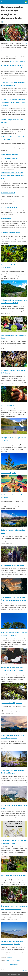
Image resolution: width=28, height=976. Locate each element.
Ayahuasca (3, 50)
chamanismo (24, 43)
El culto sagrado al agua (9, 207)
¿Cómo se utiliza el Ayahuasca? (11, 703)
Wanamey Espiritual (8, 192)
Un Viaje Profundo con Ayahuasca (12, 565)
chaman (16, 61)
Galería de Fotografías (8, 473)
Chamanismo (22, 61)
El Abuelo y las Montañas (9, 158)
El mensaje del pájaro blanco (10, 232)
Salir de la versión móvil (14, 974)
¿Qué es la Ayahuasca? (8, 405)
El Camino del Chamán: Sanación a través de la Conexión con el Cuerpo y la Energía (13, 102)
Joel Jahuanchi (6, 218)
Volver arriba (24, 970)
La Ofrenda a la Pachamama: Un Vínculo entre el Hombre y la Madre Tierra (13, 175)
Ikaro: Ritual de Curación (9, 154)
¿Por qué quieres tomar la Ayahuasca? (14, 875)
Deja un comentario (14, 964)
